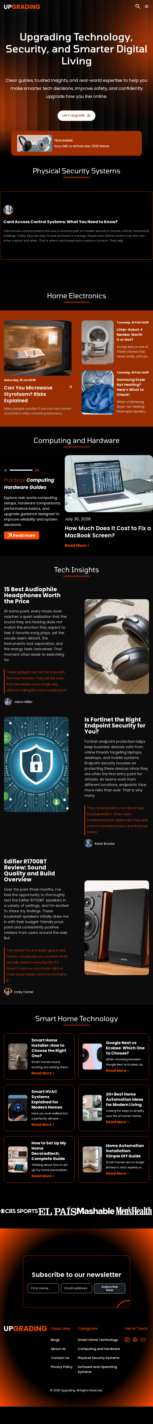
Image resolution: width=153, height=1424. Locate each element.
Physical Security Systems (99, 1358)
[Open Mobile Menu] (146, 6)
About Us (58, 1349)
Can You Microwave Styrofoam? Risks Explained (28, 394)
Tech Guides (63, 140)
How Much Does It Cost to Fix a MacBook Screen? (108, 531)
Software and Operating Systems (97, 1369)
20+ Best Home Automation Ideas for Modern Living (124, 1099)
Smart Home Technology (98, 1340)
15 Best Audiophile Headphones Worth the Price (32, 595)
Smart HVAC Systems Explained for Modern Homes (46, 1099)
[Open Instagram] (127, 1339)
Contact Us (60, 1358)
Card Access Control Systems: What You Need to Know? (60, 222)
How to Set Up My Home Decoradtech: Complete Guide (48, 1150)
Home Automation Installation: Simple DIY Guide (125, 1151)
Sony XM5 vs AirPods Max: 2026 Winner (82, 146)
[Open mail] (143, 1339)
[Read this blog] (116, 646)
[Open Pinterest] (135, 1339)
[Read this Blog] (70, 387)
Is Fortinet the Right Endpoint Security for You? (114, 726)
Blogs (55, 1340)
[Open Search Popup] (137, 6)
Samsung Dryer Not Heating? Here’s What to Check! (131, 387)
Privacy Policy (62, 1367)
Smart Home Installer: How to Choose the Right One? (48, 1048)
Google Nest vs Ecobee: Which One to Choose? (125, 1048)
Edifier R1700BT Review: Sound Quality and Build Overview (29, 870)
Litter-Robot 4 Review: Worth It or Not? (129, 334)
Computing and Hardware (99, 1349)
